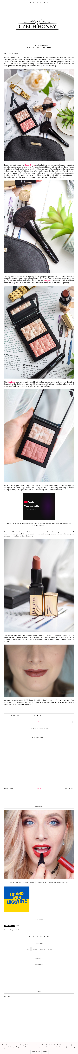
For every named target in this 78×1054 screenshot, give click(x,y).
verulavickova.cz (39, 919)
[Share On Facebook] (38, 716)
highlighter (12, 382)
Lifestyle (42, 949)
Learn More (36, 1052)
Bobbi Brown (30, 165)
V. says (50, 949)
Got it (45, 1052)
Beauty (27, 949)
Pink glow (47, 281)
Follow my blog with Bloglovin (12, 930)
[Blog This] (43, 716)
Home (39, 788)
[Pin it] (40, 716)
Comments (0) (15, 715)
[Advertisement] (39, 1017)
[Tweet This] (35, 716)
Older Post (69, 788)
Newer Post (8, 788)
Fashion (35, 949)
